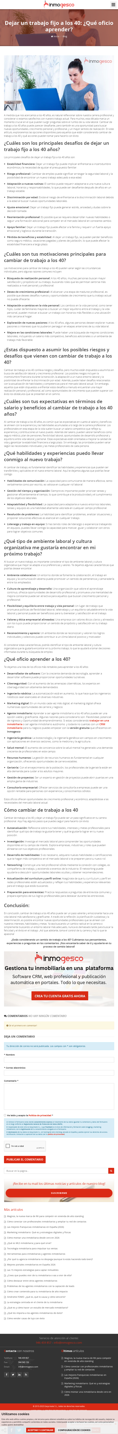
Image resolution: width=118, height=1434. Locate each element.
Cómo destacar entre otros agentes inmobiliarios (32, 1280)
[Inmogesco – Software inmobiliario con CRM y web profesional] (59, 4)
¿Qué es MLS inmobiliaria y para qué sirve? (29, 1243)
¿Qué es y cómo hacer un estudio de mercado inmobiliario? (37, 1307)
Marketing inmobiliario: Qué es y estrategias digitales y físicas (39, 1232)
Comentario (11, 1080)
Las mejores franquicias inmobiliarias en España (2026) (35, 1226)
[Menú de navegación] (113, 5)
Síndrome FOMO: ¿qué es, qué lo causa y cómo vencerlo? (36, 1296)
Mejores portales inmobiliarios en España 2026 (31, 1264)
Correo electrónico (15, 1067)
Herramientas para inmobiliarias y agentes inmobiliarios (36, 1253)
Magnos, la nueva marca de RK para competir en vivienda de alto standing (45, 1216)
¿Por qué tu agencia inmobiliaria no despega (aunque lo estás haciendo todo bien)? (50, 1259)
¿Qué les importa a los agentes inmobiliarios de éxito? (35, 1313)
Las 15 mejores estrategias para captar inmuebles (33, 1270)
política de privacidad (56, 1134)
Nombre (9, 1054)
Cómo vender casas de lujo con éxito (26, 1318)
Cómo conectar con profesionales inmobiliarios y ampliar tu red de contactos (46, 1221)
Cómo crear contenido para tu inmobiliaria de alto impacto (37, 1291)
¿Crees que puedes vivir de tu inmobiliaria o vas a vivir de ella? (39, 1275)
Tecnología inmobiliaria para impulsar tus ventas (32, 1248)
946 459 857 (43, 1342)
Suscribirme (59, 1193)
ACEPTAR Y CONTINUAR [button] (40, 1430)
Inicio (56, 36)
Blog (65, 36)
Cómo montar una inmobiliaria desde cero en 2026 (33, 1237)
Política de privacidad (40, 1115)
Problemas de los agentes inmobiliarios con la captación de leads (40, 1286)
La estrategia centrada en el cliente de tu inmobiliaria (34, 1302)
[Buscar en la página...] (111, 1171)
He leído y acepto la (30, 1115)
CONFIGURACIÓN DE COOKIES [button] (74, 1430)
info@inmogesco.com (68, 1342)
